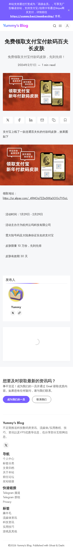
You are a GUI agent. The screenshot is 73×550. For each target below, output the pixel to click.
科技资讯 (8, 522)
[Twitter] (13, 313)
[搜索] (54, 26)
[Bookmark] (65, 120)
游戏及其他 (10, 531)
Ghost (52, 545)
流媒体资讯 (10, 518)
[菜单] (60, 26)
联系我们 (41, 399)
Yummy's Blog (24, 545)
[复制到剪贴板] (54, 120)
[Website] (19, 313)
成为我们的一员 (16, 399)
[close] (69, 10)
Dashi (61, 545)
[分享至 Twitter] (8, 120)
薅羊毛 (7, 513)
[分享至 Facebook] (19, 120)
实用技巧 (8, 527)
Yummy (16, 307)
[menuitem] (36, 459)
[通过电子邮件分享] (42, 120)
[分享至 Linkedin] (31, 120)
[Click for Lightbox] (36, 165)
